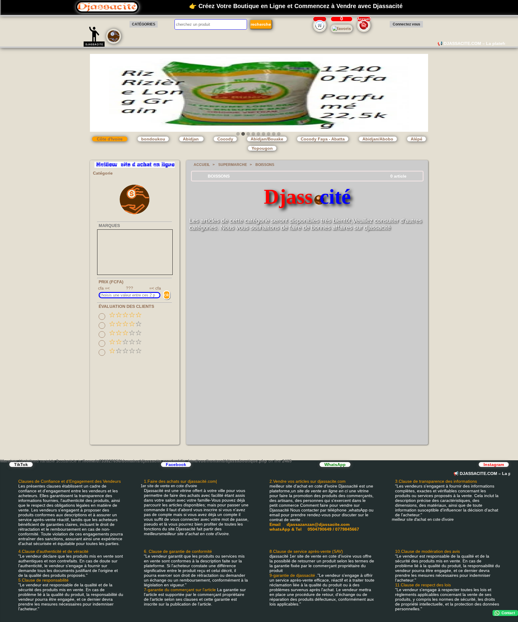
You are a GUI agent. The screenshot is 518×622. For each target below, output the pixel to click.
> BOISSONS (262, 165)
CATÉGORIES (143, 24)
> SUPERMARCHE (230, 165)
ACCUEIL (201, 165)
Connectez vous (406, 24)
